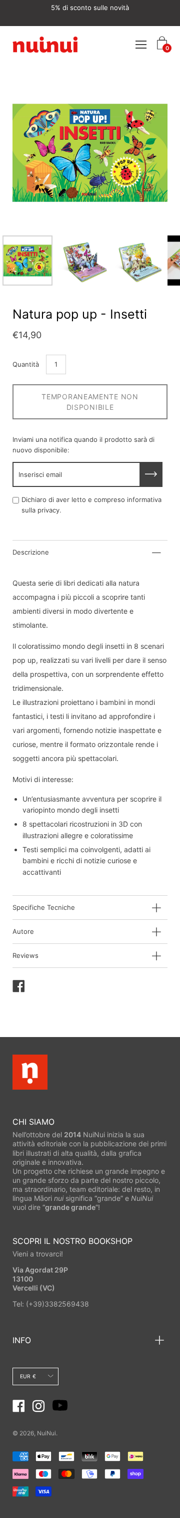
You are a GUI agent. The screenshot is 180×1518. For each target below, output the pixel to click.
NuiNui (46, 1433)
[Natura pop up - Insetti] (27, 260)
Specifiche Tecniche (43, 907)
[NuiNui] (45, 44)
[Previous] (38, 153)
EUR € (28, 1376)
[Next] (142, 153)
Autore (23, 931)
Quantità (25, 364)
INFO (21, 1340)
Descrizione (30, 552)
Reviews (25, 955)
